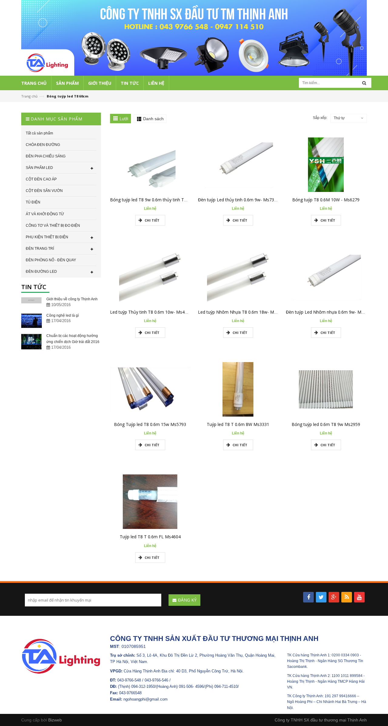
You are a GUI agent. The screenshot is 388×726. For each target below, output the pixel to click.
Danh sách (153, 118)
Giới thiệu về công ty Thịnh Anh (72, 299)
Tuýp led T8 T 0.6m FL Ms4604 (150, 537)
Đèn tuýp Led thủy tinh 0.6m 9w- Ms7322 (238, 200)
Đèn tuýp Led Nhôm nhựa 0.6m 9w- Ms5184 (329, 312)
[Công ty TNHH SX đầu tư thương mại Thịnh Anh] (61, 656)
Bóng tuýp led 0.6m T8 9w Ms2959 (326, 424)
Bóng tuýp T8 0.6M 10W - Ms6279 (326, 200)
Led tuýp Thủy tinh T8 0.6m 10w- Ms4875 (151, 312)
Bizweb (55, 720)
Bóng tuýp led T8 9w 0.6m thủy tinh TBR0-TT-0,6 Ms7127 (167, 200)
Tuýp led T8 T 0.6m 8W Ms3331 (238, 424)
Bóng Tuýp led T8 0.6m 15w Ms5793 (150, 424)
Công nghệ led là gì (62, 315)
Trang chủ (29, 96)
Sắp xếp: (320, 118)
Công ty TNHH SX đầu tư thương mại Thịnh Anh (321, 720)
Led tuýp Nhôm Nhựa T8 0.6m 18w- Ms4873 (242, 312)
